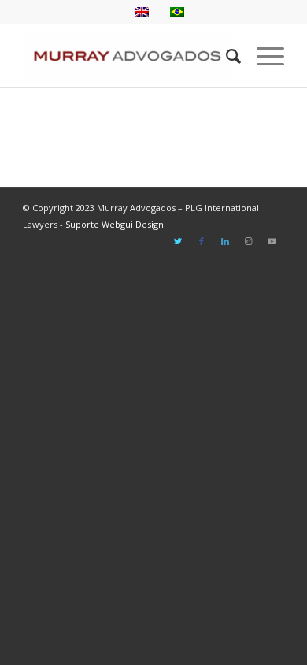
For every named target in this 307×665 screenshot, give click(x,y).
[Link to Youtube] (272, 241)
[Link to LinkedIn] (225, 241)
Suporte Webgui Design (114, 224)
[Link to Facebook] (201, 241)
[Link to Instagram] (249, 241)
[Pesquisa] (225, 55)
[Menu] (262, 55)
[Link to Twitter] (178, 241)
